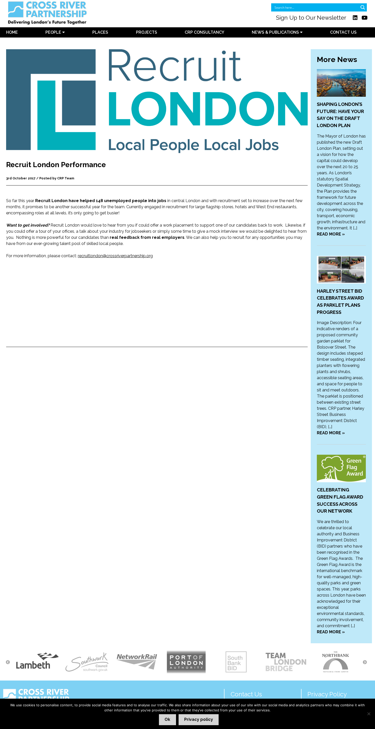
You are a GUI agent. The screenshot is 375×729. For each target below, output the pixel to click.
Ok (167, 719)
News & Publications (276, 32)
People (53, 32)
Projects (146, 32)
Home (12, 32)
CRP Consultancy (204, 32)
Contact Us (343, 32)
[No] (368, 713)
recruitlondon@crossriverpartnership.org (115, 255)
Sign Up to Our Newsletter (311, 17)
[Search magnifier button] (362, 7)
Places (100, 32)
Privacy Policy (327, 694)
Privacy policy (198, 719)
